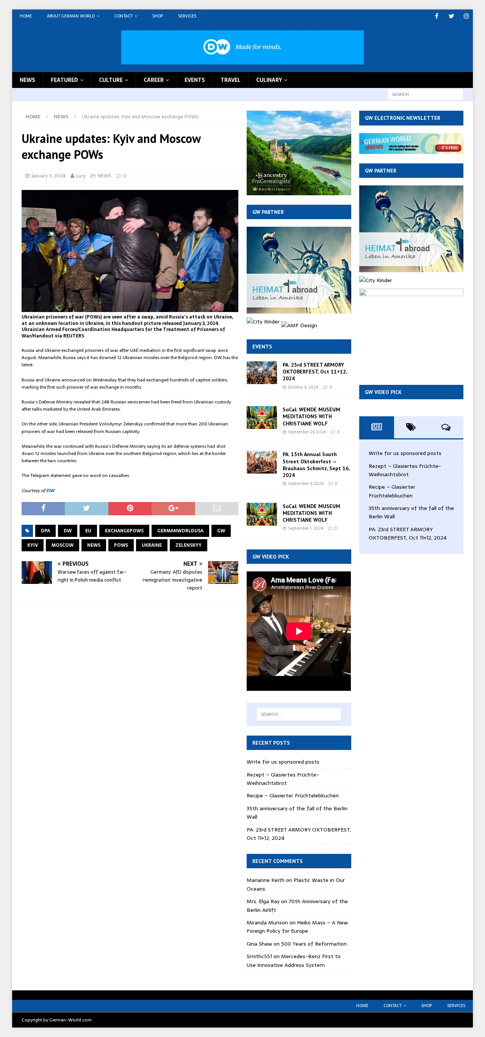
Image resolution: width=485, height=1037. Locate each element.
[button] (130, 435)
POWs (121, 545)
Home (26, 16)
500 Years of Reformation (314, 944)
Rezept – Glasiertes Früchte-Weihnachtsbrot (283, 778)
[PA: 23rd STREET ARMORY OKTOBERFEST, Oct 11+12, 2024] (262, 372)
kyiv (32, 545)
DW (50, 490)
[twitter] (451, 16)
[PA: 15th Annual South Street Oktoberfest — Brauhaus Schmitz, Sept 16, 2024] (262, 462)
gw (221, 531)
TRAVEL (231, 80)
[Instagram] (466, 16)
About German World (71, 16)
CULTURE (111, 80)
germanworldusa (180, 531)
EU (88, 531)
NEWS (27, 80)
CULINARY (269, 80)
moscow (63, 545)
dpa (45, 531)
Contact (123, 16)
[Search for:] (425, 94)
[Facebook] (436, 16)
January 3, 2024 (48, 176)
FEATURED (64, 80)
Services (187, 16)
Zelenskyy (188, 545)
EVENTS (195, 80)
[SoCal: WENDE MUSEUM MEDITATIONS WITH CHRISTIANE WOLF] (262, 417)
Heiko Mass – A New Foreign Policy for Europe (297, 926)
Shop (157, 16)
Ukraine (152, 545)
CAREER (154, 80)
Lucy (81, 176)
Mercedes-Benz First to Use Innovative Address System (294, 960)
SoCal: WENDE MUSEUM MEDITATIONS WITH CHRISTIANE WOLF (311, 416)
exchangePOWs (124, 531)
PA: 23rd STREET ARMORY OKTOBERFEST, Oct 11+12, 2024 (315, 371)
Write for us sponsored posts (283, 762)
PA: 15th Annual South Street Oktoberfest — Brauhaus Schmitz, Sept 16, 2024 (316, 464)
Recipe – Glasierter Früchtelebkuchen (293, 795)
